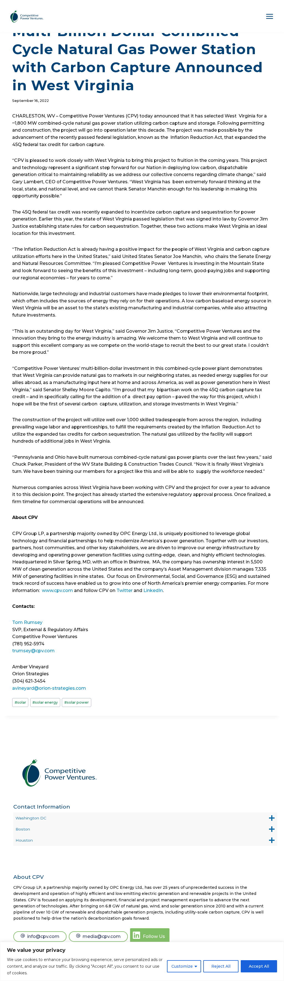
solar (20, 702)
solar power (76, 702)
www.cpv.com (57, 590)
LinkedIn (153, 590)
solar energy (45, 702)
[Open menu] (269, 16)
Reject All (220, 966)
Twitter (124, 590)
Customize (182, 966)
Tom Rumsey (27, 622)
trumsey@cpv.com (33, 650)
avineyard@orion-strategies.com (49, 688)
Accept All (259, 966)
